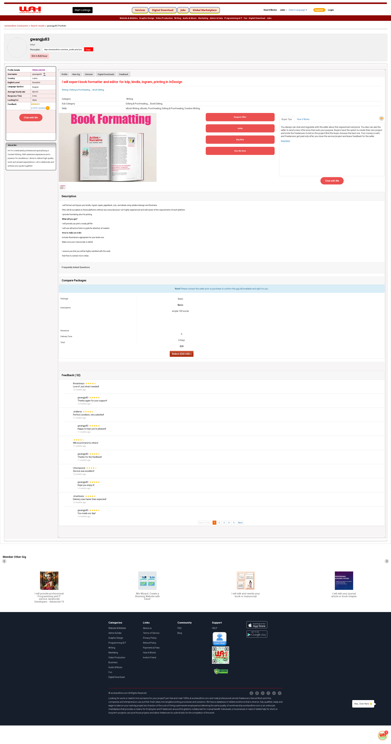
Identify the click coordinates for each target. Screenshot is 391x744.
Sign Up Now (195, 27)
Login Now (195, 49)
